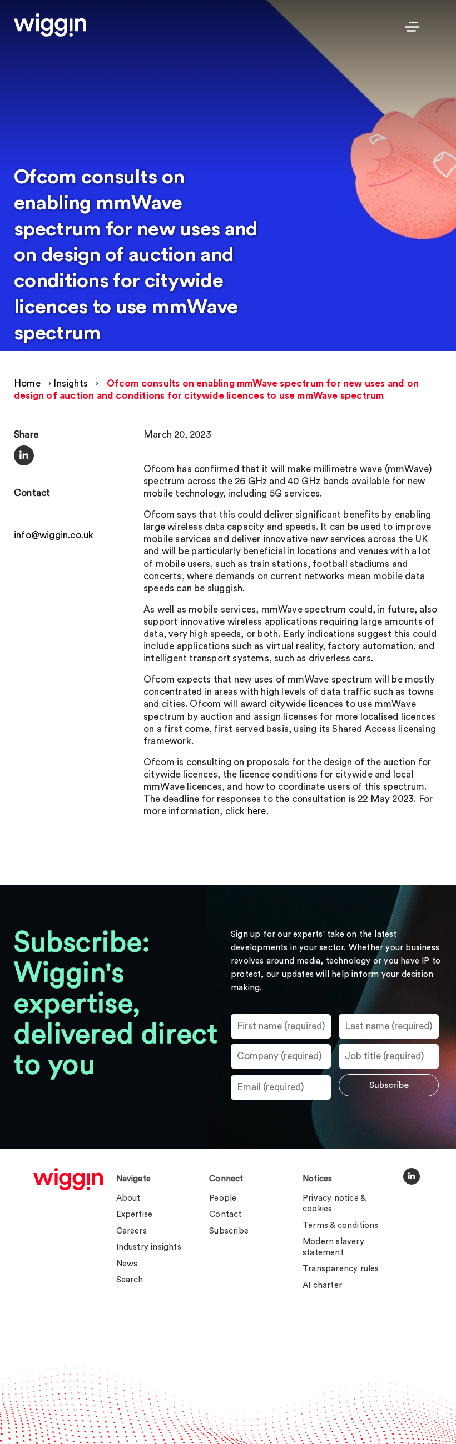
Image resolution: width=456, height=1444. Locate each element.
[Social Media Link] (411, 1176)
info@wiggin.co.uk (53, 535)
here (256, 811)
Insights (70, 383)
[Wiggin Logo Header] (50, 25)
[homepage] (68, 1179)
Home (27, 383)
